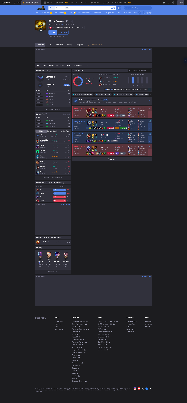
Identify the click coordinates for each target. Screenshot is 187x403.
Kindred (42, 172)
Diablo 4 (74, 358)
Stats (118, 13)
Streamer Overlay (78, 381)
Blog (56, 326)
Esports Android (103, 347)
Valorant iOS (102, 334)
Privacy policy (132, 321)
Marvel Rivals (76, 345)
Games (74, 368)
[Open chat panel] (185, 60)
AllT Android (102, 326)
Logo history (59, 329)
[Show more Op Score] (149, 89)
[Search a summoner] (113, 8)
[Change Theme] (168, 2)
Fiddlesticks (44, 140)
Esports (74, 376)
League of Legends (31, 2)
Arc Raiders (76, 347)
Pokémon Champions (79, 329)
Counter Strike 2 (77, 352)
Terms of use (131, 324)
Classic (71, 13)
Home (37, 13)
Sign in (181, 2)
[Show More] (164, 2)
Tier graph (63, 32)
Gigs (73, 378)
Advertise (148, 324)
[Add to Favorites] (71, 21)
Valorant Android (104, 332)
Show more (112, 159)
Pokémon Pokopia (78, 342)
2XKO (74, 360)
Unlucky (122, 115)
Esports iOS (102, 350)
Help (128, 326)
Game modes (59, 13)
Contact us (130, 332)
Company (58, 324)
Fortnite (74, 355)
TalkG (74, 373)
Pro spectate (109, 13)
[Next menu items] (139, 12)
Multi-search (126, 13)
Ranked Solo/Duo (53, 131)
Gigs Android (102, 337)
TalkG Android (103, 342)
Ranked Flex (65, 131)
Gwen (42, 156)
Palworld (75, 326)
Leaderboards (97, 13)
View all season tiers (51, 109)
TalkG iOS (101, 345)
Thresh (42, 150)
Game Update (138, 13)
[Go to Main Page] (6, 2)
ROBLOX (75, 337)
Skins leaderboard (84, 13)
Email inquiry (131, 329)
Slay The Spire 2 (77, 350)
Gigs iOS (101, 339)
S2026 (41, 131)
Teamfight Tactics (78, 324)
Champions (47, 13)
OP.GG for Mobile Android (106, 321)
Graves (42, 166)
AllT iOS (100, 329)
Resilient (114, 141)
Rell (41, 161)
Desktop (75, 365)
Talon (42, 145)
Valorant (75, 332)
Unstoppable (124, 128)
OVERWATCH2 (77, 339)
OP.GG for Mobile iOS (105, 324)
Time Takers (76, 363)
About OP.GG (59, 321)
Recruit (147, 326)
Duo (73, 371)
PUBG (74, 334)
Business (148, 321)
